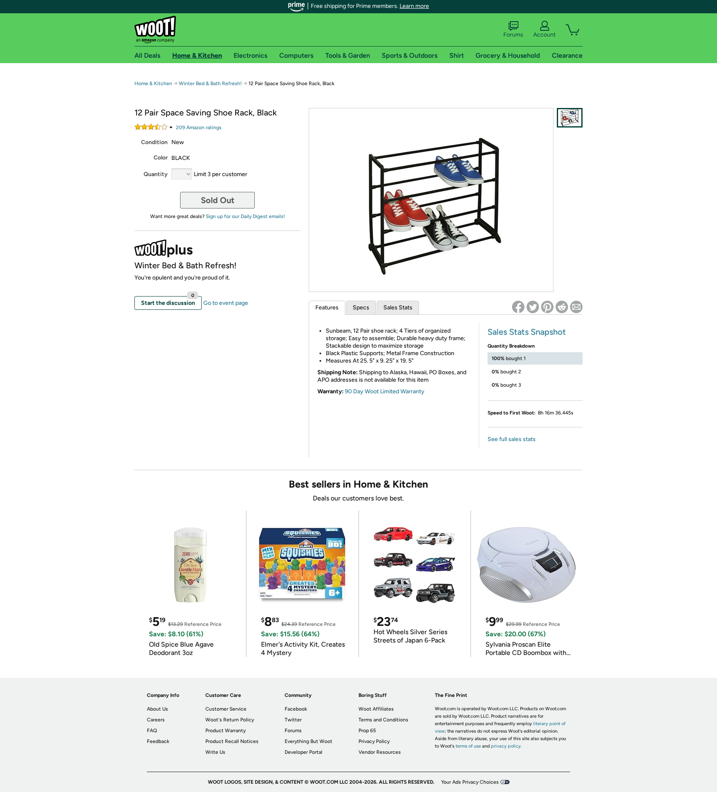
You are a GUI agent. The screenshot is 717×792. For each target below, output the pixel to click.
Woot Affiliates (376, 709)
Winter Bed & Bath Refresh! (210, 83)
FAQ (152, 730)
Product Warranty (225, 730)
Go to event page (225, 303)
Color (161, 157)
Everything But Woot (308, 741)
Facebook (296, 709)
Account (544, 34)
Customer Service (225, 709)
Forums (513, 34)
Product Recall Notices (232, 741)
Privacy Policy (374, 741)
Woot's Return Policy (229, 720)
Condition (154, 142)
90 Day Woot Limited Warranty (384, 391)
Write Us (215, 752)
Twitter (293, 720)
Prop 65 (367, 730)
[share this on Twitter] (533, 307)
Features (327, 307)
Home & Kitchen (153, 83)
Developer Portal (303, 752)
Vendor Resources (379, 752)
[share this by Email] (576, 307)
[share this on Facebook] (518, 307)
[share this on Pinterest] (547, 307)
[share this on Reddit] (562, 307)
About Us (157, 709)
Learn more (414, 6)
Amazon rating (199, 127)
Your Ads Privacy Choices (470, 782)
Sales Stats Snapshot (527, 332)
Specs (361, 307)
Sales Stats (397, 307)
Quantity (156, 174)
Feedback (158, 741)
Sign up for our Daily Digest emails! (245, 216)
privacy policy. (506, 746)
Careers (156, 720)
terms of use (468, 746)
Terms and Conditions (383, 720)
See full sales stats (512, 439)
